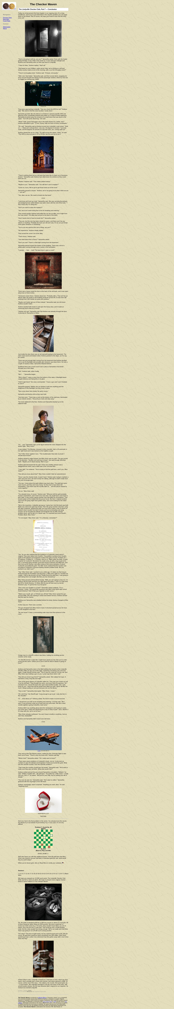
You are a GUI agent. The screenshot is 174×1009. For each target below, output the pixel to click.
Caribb (39, 750)
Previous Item (7, 17)
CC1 (44, 1001)
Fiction (29, 990)
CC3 (50, 1001)
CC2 (47, 1001)
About (5, 28)
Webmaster (29, 991)
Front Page (6, 21)
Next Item (6, 19)
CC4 (54, 1001)
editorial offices (42, 997)
